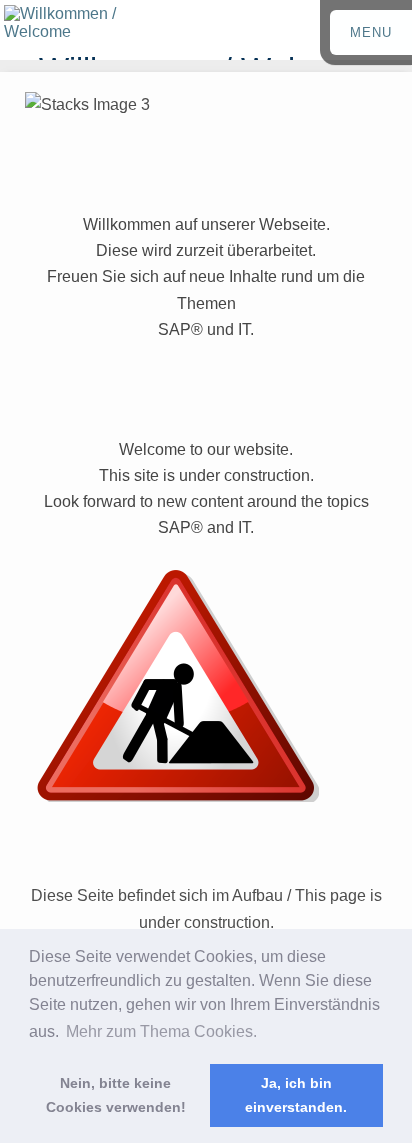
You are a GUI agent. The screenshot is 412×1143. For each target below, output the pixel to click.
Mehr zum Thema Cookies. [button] (161, 1031)
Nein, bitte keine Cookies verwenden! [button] (116, 1095)
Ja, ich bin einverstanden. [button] (296, 1095)
